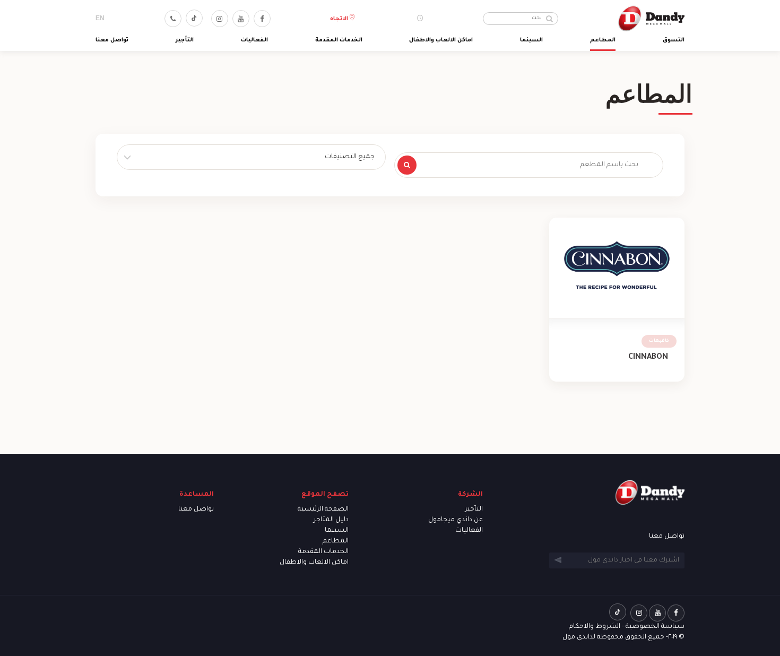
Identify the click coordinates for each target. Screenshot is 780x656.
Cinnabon (648, 357)
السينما (531, 40)
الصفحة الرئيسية (323, 509)
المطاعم (603, 40)
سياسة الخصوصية (655, 627)
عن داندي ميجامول (455, 520)
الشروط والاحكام (594, 627)
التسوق (673, 40)
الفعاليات (254, 40)
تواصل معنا (112, 40)
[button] (251, 157)
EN (100, 18)
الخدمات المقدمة (338, 40)
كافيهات (659, 341)
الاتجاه (340, 19)
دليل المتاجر (331, 520)
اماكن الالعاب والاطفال (441, 40)
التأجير (185, 40)
